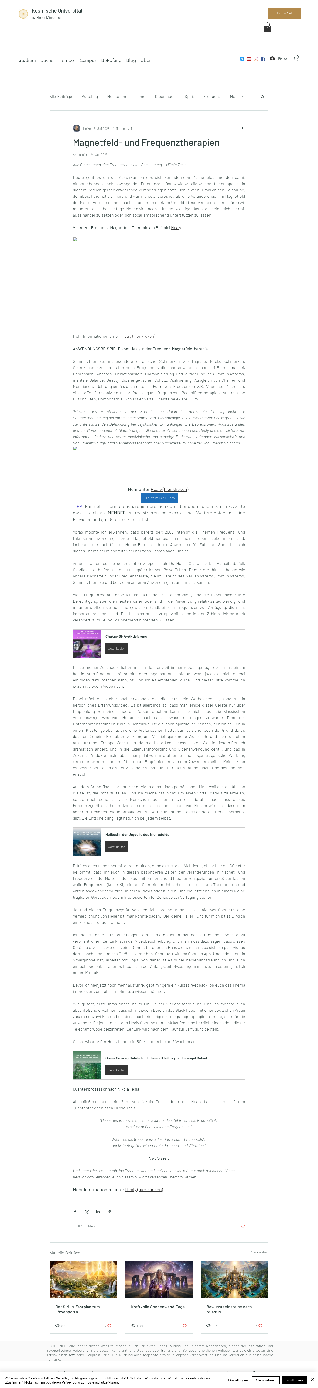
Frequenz (212, 96)
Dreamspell (165, 96)
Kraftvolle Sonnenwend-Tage (158, 1306)
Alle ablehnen (266, 1380)
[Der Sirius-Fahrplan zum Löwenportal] (83, 1279)
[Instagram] (256, 59)
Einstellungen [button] (238, 1380)
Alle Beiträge (61, 96)
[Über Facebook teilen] (75, 1211)
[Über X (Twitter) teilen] (86, 1211)
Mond (140, 96)
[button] (268, 27)
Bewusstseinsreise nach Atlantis (229, 1309)
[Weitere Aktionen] (242, 128)
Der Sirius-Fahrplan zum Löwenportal (77, 1309)
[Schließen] (312, 1380)
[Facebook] (263, 59)
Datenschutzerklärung (103, 1382)
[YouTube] (249, 59)
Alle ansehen (259, 1252)
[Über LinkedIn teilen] (98, 1211)
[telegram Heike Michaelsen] (242, 59)
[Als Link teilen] (109, 1211)
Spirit (189, 96)
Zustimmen (294, 1380)
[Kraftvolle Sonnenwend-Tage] (159, 1279)
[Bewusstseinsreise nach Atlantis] (234, 1279)
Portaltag (89, 96)
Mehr (234, 96)
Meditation (116, 96)
